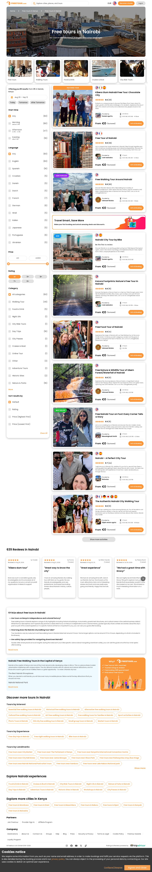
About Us (25, 834)
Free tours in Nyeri (111, 805)
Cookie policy (118, 834)
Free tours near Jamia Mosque (53, 758)
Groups (49, 834)
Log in (141, 3)
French (29, 198)
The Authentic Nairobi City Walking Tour (117, 501)
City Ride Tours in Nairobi (70, 784)
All (14, 276)
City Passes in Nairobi (116, 789)
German (29, 205)
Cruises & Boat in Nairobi (44, 784)
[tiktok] (85, 845)
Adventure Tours (29, 368)
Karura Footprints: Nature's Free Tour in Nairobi (116, 282)
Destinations (12, 834)
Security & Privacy (85, 834)
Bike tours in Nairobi (77, 736)
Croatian (29, 176)
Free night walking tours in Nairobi (49, 736)
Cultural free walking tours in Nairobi (24, 715)
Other (29, 361)
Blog (64, 834)
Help (57, 834)
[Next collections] (143, 68)
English (29, 161)
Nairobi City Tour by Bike (108, 239)
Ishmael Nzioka (108, 200)
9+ (28, 276)
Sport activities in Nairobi (129, 715)
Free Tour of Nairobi (106, 138)
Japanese (29, 228)
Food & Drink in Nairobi (18, 784)
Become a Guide (126, 3)
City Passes (29, 339)
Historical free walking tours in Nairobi (63, 709)
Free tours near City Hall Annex (22, 758)
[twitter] (81, 845)
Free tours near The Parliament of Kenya (54, 752)
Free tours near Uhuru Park (83, 758)
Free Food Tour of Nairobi (109, 327)
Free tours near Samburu (67, 763)
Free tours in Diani (41, 805)
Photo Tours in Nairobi (18, 721)
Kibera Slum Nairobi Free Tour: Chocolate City (117, 93)
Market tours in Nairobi (108, 721)
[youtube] (76, 845)
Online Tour (29, 353)
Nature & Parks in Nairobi (119, 784)
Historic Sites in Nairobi (69, 789)
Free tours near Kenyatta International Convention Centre (102, 752)
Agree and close (137, 867)
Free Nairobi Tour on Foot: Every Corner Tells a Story (119, 415)
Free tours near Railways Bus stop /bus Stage (119, 758)
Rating (15, 409)
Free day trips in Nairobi (19, 736)
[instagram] (66, 845)
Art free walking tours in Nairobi (59, 715)
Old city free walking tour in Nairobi (48, 721)
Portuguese (29, 235)
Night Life (29, 316)
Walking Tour (29, 302)
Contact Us (37, 834)
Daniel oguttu (107, 116)
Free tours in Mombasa (19, 805)
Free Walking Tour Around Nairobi (113, 179)
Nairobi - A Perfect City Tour (110, 458)
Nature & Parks (29, 383)
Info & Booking (136, 123)
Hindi (29, 213)
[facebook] (71, 845)
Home (12, 11)
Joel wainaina (107, 157)
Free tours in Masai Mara (65, 805)
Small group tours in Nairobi (81, 721)
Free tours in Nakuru (89, 805)
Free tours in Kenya (30, 11)
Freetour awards (134, 834)
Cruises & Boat (29, 346)
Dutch (29, 191)
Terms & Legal (103, 834)
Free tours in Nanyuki (133, 805)
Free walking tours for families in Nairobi (95, 715)
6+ (28, 281)
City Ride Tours (29, 324)
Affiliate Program (45, 822)
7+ (15, 281)
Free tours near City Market (20, 752)
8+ (41, 276)
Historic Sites (29, 376)
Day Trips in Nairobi (17, 789)
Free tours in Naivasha (18, 811)
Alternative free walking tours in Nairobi (102, 709)
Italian (29, 220)
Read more (13, 650)
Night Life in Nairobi (94, 784)
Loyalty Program (14, 839)
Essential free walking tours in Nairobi (25, 709)
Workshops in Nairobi (93, 789)
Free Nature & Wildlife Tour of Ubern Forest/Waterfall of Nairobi (114, 371)
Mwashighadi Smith (109, 436)
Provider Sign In (28, 822)
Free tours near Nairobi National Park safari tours (30, 763)
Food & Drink (29, 309)
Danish (29, 183)
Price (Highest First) (21, 417)
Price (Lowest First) (21, 424)
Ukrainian (29, 242)
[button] (20, 71)
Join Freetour (12, 822)
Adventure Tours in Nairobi (42, 789)
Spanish (29, 168)
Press (72, 834)
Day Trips (29, 331)
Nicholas (105, 479)
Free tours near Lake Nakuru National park (101, 763)
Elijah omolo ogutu (109, 522)
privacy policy (58, 859)
